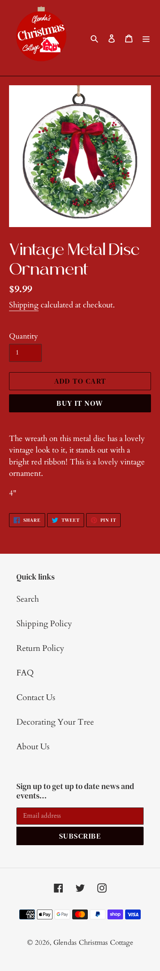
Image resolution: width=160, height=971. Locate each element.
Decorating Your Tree (55, 722)
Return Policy (40, 648)
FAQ (25, 672)
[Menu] (146, 38)
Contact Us (35, 697)
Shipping (24, 305)
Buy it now (80, 403)
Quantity (23, 336)
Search (27, 599)
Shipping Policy (44, 623)
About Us (33, 746)
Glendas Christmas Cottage (93, 942)
